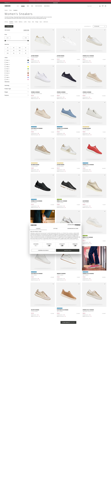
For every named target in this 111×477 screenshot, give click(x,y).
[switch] (49, 245)
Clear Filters (26, 30)
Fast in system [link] (38, 6)
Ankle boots (45, 21)
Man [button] (28, 6)
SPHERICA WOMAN (35, 92)
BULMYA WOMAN (35, 309)
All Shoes (6, 21)
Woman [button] (23, 6)
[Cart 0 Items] (105, 7)
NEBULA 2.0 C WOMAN (62, 201)
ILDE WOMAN (86, 201)
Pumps (29, 21)
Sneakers (11, 21)
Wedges (36, 21)
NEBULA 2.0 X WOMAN (88, 237)
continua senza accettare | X (74, 224)
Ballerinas (20, 21)
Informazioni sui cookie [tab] (73, 228)
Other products (68, 322)
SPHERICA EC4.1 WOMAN (88, 55)
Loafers (25, 21)
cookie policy (36, 240)
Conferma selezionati (43, 250)
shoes (10, 10)
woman (6, 10)
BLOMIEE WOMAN (87, 128)
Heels (33, 21)
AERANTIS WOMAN (61, 273)
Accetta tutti (67, 250)
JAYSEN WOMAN (34, 55)
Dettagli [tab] (55, 228)
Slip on (41, 21)
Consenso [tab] (38, 228)
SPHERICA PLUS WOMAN (62, 128)
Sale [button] (18, 6)
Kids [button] (32, 6)
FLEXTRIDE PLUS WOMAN (36, 128)
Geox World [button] (47, 6)
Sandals (16, 21)
